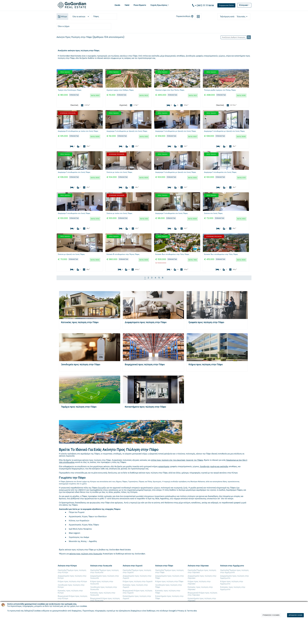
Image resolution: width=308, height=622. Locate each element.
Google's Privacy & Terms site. (183, 610)
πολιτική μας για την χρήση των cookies (70, 606)
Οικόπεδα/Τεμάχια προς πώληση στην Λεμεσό (137, 571)
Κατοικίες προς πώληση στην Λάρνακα (200, 588)
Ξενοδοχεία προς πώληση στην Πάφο (80, 364)
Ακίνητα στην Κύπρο (67, 565)
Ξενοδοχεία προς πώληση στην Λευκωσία (103, 588)
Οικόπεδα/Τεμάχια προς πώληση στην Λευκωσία (104, 571)
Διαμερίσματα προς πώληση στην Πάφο (146, 322)
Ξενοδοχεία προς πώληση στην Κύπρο (71, 586)
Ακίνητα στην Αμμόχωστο (232, 565)
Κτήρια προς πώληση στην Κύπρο (72, 581)
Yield (127, 5)
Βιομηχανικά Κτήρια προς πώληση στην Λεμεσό (137, 591)
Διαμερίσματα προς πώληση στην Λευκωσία (104, 577)
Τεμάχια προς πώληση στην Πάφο (78, 406)
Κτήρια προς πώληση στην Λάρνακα (199, 582)
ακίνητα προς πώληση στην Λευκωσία (85, 553)
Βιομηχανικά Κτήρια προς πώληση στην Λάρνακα (202, 593)
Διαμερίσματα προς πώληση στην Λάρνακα (202, 577)
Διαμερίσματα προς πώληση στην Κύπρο (72, 577)
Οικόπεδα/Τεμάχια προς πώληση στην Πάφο (169, 571)
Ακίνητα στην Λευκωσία (101, 565)
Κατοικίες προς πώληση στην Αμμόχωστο (232, 588)
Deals (117, 5)
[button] (60, 77)
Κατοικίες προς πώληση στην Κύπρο (70, 591)
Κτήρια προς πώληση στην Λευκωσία (101, 582)
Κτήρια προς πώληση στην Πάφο (206, 364)
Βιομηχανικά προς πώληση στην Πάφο (145, 364)
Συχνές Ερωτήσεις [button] (159, 5)
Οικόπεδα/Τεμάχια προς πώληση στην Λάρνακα (202, 571)
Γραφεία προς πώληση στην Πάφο (206, 322)
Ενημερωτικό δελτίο (226, 5)
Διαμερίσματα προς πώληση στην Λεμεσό (137, 577)
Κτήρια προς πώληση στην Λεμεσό (137, 581)
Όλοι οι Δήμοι (63, 26)
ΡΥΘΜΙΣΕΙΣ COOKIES (271, 615)
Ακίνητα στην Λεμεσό (132, 565)
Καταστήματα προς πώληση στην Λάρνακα (202, 599)
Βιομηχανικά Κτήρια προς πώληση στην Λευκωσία (105, 599)
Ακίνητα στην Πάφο (164, 565)
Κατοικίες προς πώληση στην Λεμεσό (135, 586)
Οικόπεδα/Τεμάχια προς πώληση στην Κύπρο (72, 571)
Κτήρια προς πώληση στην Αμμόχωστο (231, 582)
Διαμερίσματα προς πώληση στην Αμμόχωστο (234, 577)
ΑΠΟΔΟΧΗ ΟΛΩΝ (295, 615)
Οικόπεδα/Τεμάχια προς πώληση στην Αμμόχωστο (234, 571)
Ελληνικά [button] (243, 5)
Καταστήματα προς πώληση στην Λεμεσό (137, 597)
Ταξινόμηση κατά (227, 17)
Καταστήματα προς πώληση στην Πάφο (145, 406)
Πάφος (96, 16)
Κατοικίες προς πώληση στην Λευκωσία (102, 593)
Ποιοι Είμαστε (140, 5)
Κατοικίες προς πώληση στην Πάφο (80, 322)
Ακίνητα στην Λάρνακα (198, 565)
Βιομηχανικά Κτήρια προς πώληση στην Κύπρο (72, 597)
